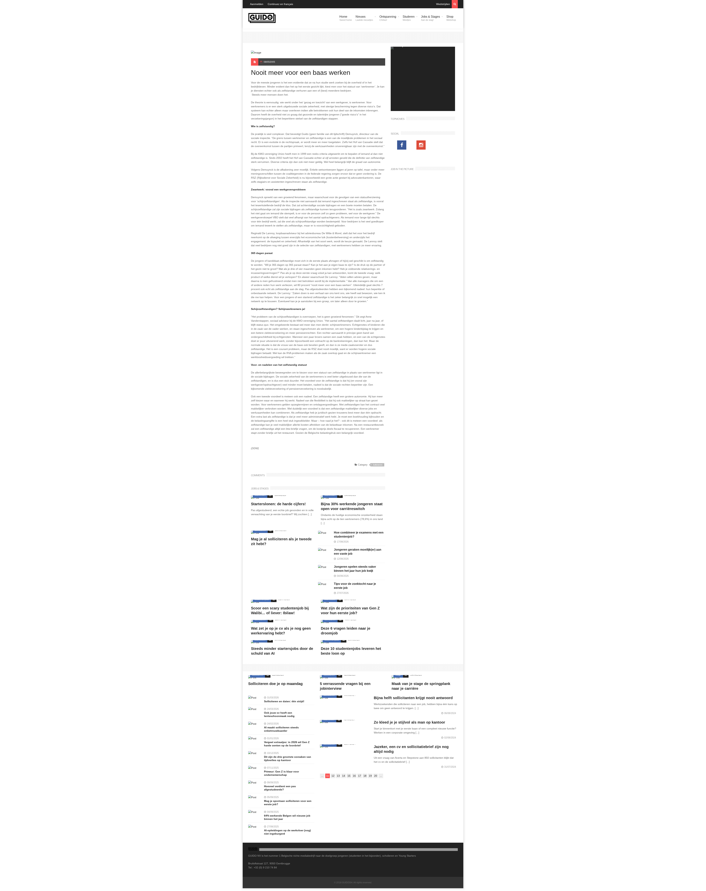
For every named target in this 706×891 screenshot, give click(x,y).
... (322, 775)
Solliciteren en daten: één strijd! (284, 701)
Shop (451, 18)
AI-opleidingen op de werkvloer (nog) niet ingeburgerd (287, 832)
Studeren (409, 18)
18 (364, 775)
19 (370, 775)
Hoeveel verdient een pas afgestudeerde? (280, 788)
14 (343, 775)
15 (348, 775)
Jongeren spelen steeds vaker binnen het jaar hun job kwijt (355, 568)
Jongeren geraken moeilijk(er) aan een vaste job (357, 551)
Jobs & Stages (430, 18)
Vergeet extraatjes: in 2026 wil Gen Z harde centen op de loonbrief (287, 744)
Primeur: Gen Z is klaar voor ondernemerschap (281, 773)
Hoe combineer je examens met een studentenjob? (359, 534)
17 (359, 775)
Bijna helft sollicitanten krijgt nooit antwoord (413, 698)
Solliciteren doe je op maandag (275, 684)
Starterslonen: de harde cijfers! (278, 504)
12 (332, 775)
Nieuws (364, 18)
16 (354, 775)
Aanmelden (256, 4)
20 (375, 775)
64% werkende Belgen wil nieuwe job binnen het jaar (287, 817)
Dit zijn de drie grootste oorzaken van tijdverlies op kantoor (287, 758)
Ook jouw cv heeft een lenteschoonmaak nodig (279, 714)
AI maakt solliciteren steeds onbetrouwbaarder (281, 729)
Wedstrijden (443, 4)
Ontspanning (387, 18)
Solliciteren (377, 465)
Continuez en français (280, 4)
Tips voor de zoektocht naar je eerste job (355, 585)
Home (345, 18)
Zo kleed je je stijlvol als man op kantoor (409, 722)
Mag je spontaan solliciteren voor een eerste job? (287, 802)
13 (338, 775)
